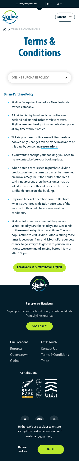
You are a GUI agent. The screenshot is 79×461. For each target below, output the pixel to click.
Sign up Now (39, 326)
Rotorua (16, 349)
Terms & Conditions (55, 355)
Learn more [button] (45, 436)
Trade (45, 361)
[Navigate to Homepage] (10, 17)
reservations (49, 146)
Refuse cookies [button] (22, 449)
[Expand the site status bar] (39, 9)
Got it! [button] (50, 449)
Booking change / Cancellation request (39, 267)
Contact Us (49, 349)
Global (15, 361)
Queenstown (19, 355)
